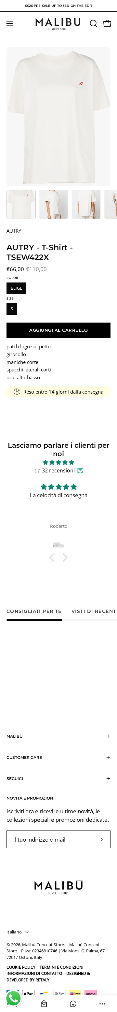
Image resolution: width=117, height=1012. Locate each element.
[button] (93, 23)
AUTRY (13, 230)
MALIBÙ (14, 736)
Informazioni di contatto (34, 973)
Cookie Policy (20, 967)
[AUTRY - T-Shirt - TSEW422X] (21, 204)
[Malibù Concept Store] (58, 24)
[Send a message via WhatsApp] (13, 998)
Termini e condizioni (62, 967)
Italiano (14, 932)
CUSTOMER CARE (24, 757)
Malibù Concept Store (43, 944)
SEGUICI (14, 778)
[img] (58, 462)
